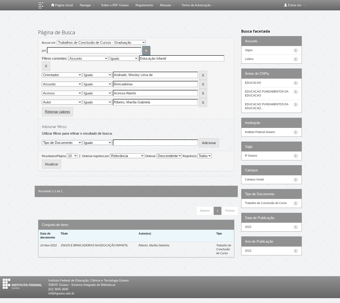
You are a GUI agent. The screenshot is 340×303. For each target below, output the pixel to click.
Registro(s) (190, 156)
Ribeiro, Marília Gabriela (154, 245)
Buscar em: (49, 42)
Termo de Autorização (197, 5)
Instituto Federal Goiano (260, 132)
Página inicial (63, 5)
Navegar (86, 5)
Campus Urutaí (254, 179)
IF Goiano (251, 155)
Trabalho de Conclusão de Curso (223, 249)
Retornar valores (57, 112)
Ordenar (150, 156)
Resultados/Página (54, 156)
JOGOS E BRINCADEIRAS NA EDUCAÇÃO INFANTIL (94, 245)
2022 (248, 227)
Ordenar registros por (95, 156)
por (44, 50)
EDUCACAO (253, 82)
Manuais (166, 5)
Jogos (249, 50)
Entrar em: (295, 5)
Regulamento (144, 5)
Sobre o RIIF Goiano (115, 5)
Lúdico (249, 59)
